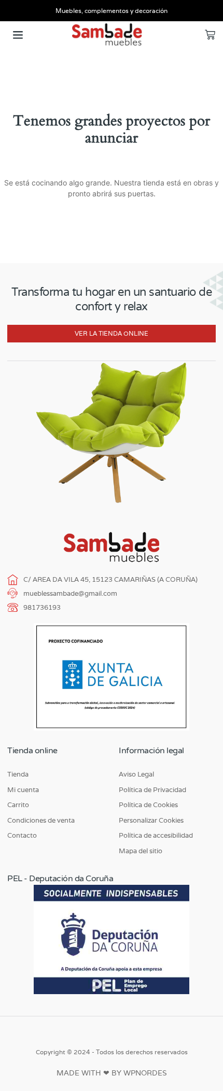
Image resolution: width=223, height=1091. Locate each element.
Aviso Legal (136, 774)
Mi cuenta (23, 789)
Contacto (22, 835)
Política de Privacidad (152, 789)
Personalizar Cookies (151, 820)
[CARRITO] (210, 34)
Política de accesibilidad (156, 835)
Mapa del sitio (140, 850)
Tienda (18, 774)
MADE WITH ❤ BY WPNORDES (112, 1073)
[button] (18, 34)
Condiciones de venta (41, 820)
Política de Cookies (148, 804)
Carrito (18, 804)
